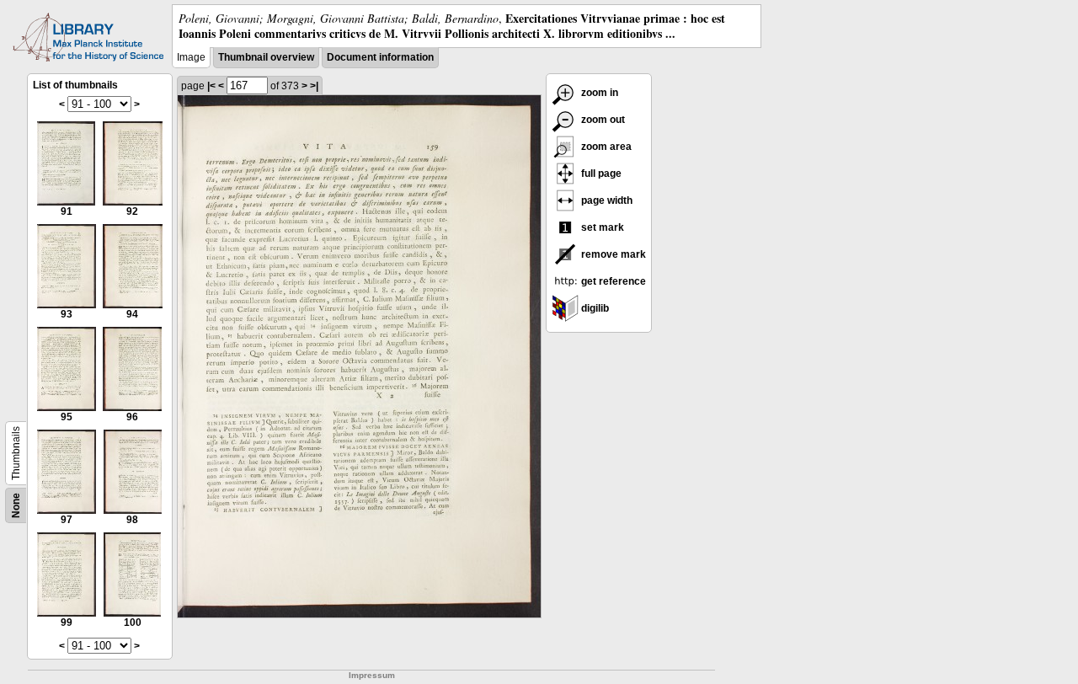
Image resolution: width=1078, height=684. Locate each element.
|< (211, 86)
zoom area (605, 146)
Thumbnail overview (266, 57)
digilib (594, 308)
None (16, 505)
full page (600, 173)
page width (605, 200)
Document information (380, 57)
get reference (612, 281)
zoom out (602, 120)
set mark (601, 227)
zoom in (598, 93)
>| (314, 86)
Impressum (372, 675)
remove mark (612, 254)
